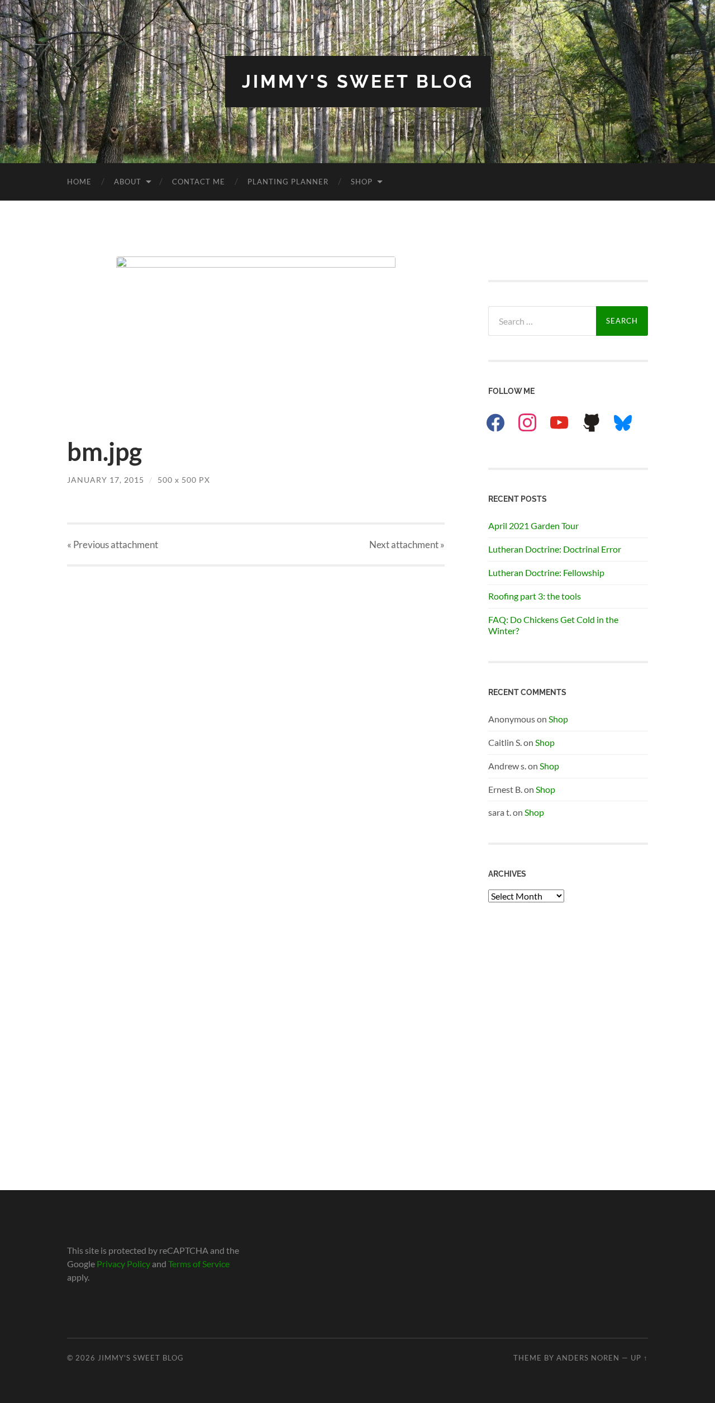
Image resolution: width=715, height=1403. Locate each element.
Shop (362, 181)
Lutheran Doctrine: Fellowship (546, 572)
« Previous (112, 544)
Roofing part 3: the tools (534, 596)
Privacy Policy (123, 1263)
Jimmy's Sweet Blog (358, 81)
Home (79, 181)
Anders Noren (587, 1357)
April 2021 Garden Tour (533, 525)
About (127, 181)
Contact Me (198, 181)
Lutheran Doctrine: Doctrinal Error (554, 549)
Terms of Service (199, 1263)
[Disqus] (256, 706)
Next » (407, 544)
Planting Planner (287, 181)
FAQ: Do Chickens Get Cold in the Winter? (553, 625)
